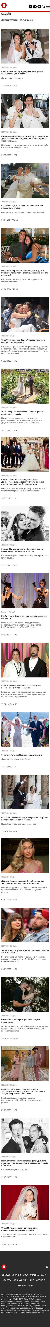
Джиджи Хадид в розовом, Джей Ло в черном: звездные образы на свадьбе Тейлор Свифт (22, 882)
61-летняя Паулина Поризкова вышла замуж (21, 755)
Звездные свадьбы (9, 20)
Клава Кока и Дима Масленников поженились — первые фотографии (23, 206)
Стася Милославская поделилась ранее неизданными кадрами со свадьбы (19, 1229)
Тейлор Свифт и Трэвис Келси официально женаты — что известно (25, 951)
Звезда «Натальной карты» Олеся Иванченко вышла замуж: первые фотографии (22, 550)
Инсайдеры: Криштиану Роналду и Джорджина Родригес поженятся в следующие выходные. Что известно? (24, 272)
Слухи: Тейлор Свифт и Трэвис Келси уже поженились (20, 1020)
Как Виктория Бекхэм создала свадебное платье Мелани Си (24, 617)
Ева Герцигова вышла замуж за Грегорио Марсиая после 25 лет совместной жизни (24, 818)
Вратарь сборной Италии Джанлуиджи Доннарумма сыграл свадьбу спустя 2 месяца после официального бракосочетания (22, 481)
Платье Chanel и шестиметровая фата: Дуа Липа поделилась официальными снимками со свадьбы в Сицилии (24, 1163)
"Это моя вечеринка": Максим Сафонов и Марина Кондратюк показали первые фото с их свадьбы (24, 1294)
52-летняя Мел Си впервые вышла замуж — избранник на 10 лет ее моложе (21, 686)
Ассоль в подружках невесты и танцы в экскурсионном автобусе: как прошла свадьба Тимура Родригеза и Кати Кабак (23, 1091)
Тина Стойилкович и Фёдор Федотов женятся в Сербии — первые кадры (23, 341)
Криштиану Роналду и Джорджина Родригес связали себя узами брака (22, 72)
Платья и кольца (27, 20)
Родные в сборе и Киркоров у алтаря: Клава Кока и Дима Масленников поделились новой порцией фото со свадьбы (24, 138)
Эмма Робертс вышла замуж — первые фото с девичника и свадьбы (22, 412)
